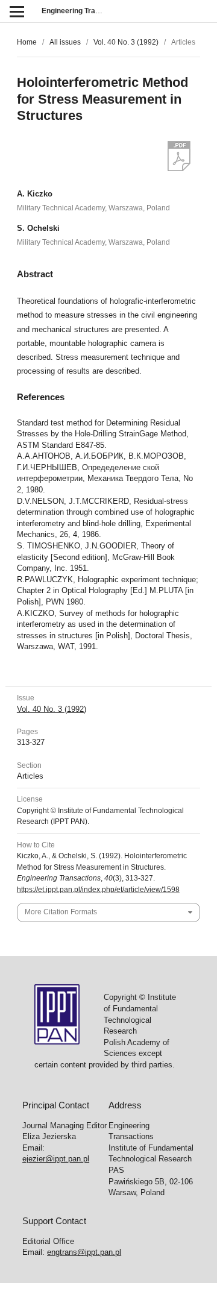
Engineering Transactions (85, 11)
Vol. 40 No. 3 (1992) (126, 42)
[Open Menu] (16, 11)
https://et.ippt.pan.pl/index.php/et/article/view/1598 (98, 889)
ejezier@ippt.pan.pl (55, 1158)
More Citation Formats (61, 912)
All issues (65, 42)
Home (27, 42)
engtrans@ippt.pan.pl (84, 1252)
